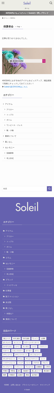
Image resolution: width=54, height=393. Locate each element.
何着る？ (10, 314)
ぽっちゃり (7, 342)
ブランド (9, 280)
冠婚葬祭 (10, 153)
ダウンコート (7, 355)
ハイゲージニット (9, 363)
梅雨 (4, 375)
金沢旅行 (35, 375)
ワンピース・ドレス (14, 125)
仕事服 (8, 291)
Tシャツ (35, 338)
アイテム (9, 104)
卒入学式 (10, 158)
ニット (43, 359)
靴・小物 (10, 130)
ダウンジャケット (21, 355)
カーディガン (7, 346)
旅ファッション (12, 296)
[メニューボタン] (3, 3)
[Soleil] (27, 3)
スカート (6, 351)
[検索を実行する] (49, 188)
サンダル (26, 346)
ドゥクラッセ (12, 285)
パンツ (28, 363)
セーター (29, 351)
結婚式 (20, 375)
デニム (20, 359)
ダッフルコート (35, 355)
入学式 (47, 367)
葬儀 (27, 375)
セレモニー (9, 147)
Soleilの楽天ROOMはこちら (16, 87)
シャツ (34, 346)
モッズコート (7, 367)
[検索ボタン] (51, 3)
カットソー (17, 342)
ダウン (37, 351)
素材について (10, 136)
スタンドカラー (17, 351)
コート (17, 346)
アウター (10, 109)
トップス (10, 115)
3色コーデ (6, 338)
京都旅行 (39, 367)
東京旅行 (47, 371)
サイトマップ (45, 385)
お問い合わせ (15, 385)
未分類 (8, 302)
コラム (8, 258)
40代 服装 (16, 338)
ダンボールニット (9, 359)
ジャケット (43, 346)
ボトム (9, 120)
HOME (6, 385)
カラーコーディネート (31, 342)
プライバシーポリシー (30, 385)
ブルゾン (45, 363)
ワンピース (29, 367)
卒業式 (5, 371)
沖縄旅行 (12, 375)
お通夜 (43, 338)
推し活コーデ (36, 371)
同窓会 (13, 371)
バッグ (20, 363)
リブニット (19, 367)
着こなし (9, 142)
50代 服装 (26, 338)
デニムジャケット (32, 359)
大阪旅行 (26, 371)
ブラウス (36, 363)
